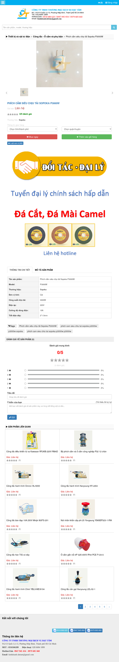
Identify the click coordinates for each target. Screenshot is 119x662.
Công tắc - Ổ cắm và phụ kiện (48, 36)
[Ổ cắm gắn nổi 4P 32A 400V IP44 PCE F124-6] (82, 543)
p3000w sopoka (15, 331)
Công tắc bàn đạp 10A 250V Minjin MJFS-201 (27, 520)
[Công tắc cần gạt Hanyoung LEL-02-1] (78, 578)
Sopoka (22, 119)
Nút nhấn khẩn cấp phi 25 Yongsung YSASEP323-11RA (86, 520)
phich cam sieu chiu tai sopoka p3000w (79, 326)
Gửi (13, 417)
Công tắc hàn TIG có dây (17, 554)
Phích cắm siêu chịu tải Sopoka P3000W (37, 326)
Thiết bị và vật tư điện (19, 36)
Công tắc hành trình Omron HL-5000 (23, 485)
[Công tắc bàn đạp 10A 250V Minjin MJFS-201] (27, 509)
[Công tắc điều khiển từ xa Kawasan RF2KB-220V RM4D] (32, 440)
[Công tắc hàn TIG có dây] (19, 543)
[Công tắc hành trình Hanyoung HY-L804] (79, 475)
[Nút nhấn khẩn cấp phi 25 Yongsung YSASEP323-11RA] (86, 509)
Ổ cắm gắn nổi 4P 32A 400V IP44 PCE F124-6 (82, 554)
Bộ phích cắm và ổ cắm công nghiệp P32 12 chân (84, 451)
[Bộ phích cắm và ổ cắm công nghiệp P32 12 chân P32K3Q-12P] (83, 440)
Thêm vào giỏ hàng (87, 136)
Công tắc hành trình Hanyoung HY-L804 (79, 485)
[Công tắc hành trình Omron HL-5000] (23, 475)
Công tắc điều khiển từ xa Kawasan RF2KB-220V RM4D (32, 451)
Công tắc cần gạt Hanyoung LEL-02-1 (78, 589)
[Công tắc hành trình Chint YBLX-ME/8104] (25, 578)
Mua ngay (33, 136)
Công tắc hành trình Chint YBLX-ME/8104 (25, 589)
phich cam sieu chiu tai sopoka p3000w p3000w (49, 331)
